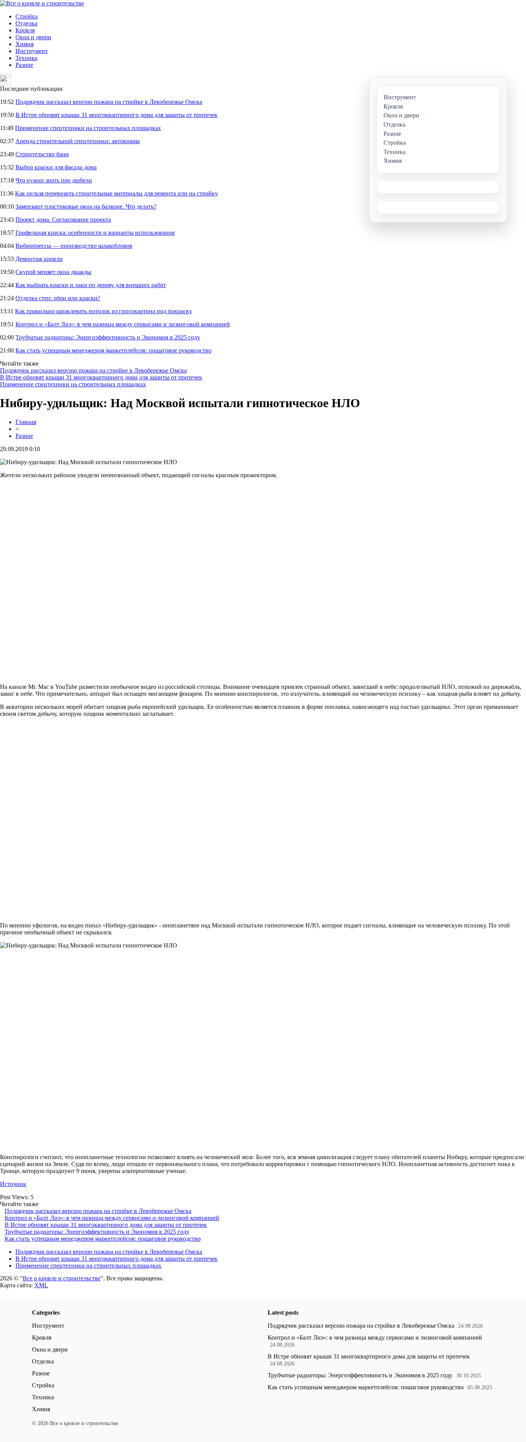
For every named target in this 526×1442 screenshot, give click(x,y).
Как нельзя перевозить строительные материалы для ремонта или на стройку (116, 193)
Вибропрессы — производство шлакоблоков (73, 245)
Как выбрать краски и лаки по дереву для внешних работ (90, 285)
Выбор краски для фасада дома (56, 167)
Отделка (26, 23)
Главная (25, 422)
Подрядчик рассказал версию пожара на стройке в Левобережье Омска (108, 102)
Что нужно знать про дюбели (53, 180)
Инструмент (31, 51)
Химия (24, 44)
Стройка (26, 16)
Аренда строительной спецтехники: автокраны (77, 141)
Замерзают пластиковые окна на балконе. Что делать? (85, 206)
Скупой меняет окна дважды (53, 272)
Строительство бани (42, 154)
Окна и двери (33, 37)
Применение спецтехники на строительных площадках (88, 128)
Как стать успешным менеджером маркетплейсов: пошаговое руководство (113, 350)
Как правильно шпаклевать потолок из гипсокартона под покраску (103, 311)
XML (41, 1285)
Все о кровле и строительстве (62, 1278)
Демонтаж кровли (39, 259)
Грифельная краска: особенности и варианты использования (94, 232)
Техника (26, 58)
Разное (24, 65)
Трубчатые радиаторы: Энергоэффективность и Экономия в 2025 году (107, 337)
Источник (13, 1184)
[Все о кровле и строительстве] (42, 3)
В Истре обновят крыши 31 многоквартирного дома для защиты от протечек (116, 115)
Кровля (25, 30)
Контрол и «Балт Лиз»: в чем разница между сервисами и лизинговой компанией (122, 324)
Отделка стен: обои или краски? (57, 298)
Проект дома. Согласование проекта (63, 219)
